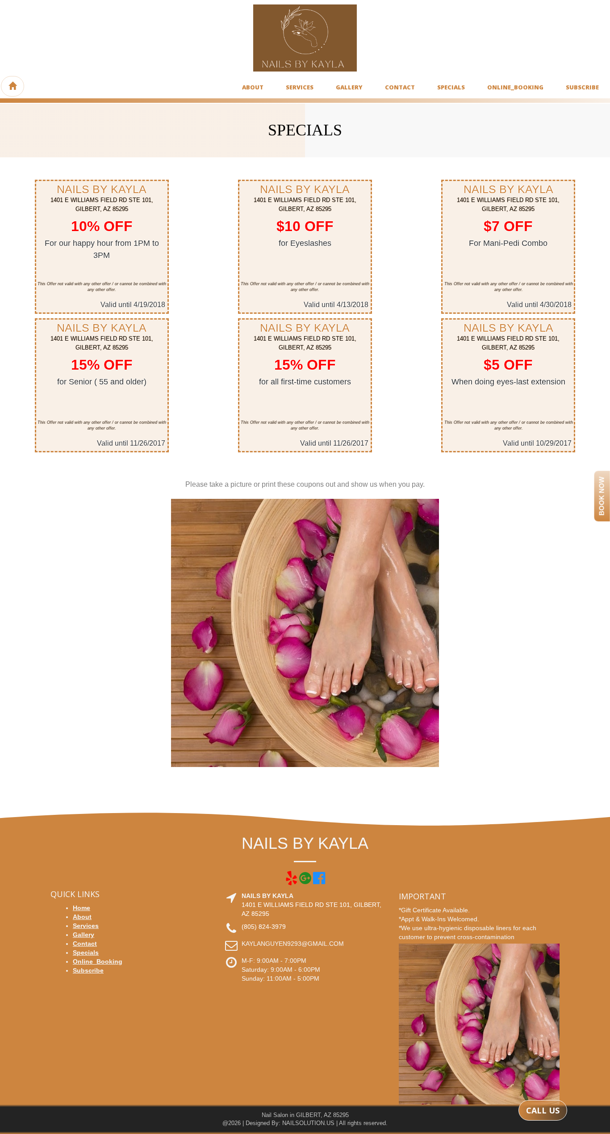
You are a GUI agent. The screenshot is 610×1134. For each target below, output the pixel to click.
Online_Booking (515, 87)
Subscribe (582, 87)
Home (81, 907)
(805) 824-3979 (264, 926)
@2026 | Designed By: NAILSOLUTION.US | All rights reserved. (305, 1123)
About (252, 87)
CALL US (543, 1110)
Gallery (349, 87)
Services (299, 87)
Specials (451, 87)
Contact (400, 87)
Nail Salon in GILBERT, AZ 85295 (305, 1115)
